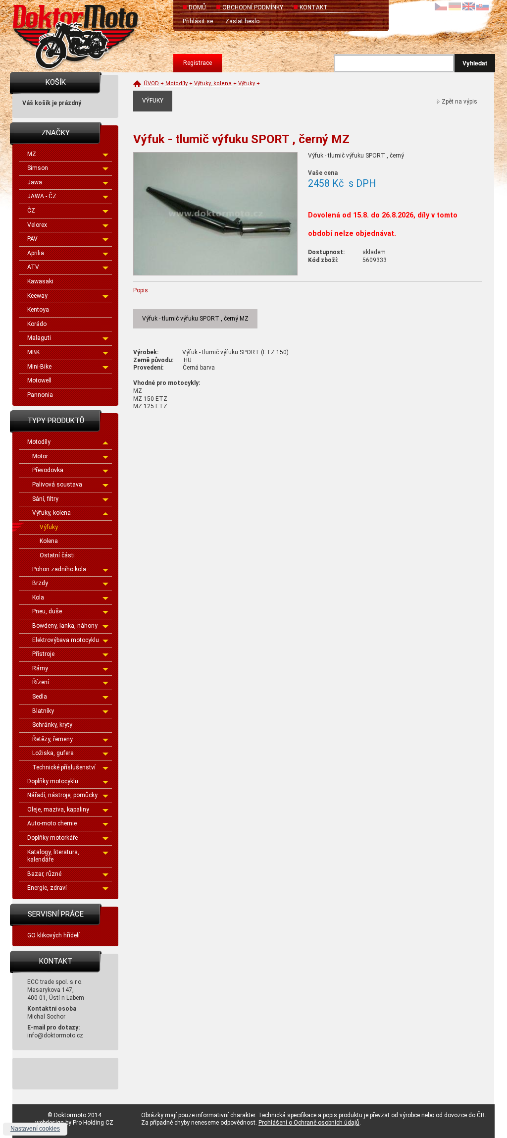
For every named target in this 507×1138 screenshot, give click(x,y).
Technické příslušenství (64, 767)
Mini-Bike (39, 366)
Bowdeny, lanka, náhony (65, 625)
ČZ (31, 210)
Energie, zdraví (47, 887)
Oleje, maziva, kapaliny (58, 809)
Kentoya (38, 309)
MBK (33, 352)
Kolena (49, 541)
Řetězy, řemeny (52, 739)
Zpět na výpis (459, 101)
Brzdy (40, 583)
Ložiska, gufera (53, 753)
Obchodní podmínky (252, 7)
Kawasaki (40, 281)
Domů (197, 7)
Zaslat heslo (242, 21)
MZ (31, 154)
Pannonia (40, 394)
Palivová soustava (57, 484)
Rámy (40, 668)
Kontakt (314, 7)
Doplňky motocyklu (52, 781)
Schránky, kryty (52, 724)
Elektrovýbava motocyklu (65, 640)
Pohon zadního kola (59, 569)
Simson (37, 167)
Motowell (39, 380)
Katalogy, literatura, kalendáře (53, 856)
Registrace (197, 62)
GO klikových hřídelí (53, 935)
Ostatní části (57, 555)
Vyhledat (474, 62)
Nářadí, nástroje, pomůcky (62, 795)
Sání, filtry (45, 498)
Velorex (37, 224)
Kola (38, 597)
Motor (40, 456)
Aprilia (35, 253)
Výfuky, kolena (51, 512)
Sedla (39, 696)
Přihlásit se (198, 21)
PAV (32, 238)
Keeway (37, 295)
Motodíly (39, 441)
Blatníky (43, 710)
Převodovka (47, 470)
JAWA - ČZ (41, 196)
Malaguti (39, 337)
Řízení (40, 682)
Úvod (151, 83)
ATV (33, 267)
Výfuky (49, 527)
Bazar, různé (44, 873)
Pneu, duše (47, 611)
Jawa (34, 182)
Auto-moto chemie (52, 823)
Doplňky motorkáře (52, 837)
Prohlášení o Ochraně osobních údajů (308, 1122)
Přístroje (43, 653)
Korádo (37, 324)
